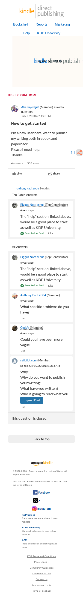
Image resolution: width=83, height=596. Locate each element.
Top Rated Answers (25, 195)
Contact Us (41, 579)
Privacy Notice (41, 562)
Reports (41, 24)
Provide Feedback (41, 591)
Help (26, 33)
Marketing (62, 24)
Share (56, 173)
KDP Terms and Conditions (41, 556)
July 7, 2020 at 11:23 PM (36, 116)
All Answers (20, 247)
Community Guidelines (41, 568)
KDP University (48, 33)
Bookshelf (20, 24)
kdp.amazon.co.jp (41, 585)
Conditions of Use (41, 573)
